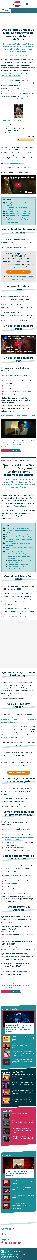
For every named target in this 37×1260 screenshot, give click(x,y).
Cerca (30, 10)
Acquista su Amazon (26, 140)
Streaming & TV (10, 25)
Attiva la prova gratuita (17, 272)
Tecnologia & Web (11, 460)
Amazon (15, 450)
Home (3, 25)
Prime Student (15, 264)
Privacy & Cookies (19, 1254)
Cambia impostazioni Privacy (9, 1256)
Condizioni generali (7, 1254)
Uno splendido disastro (12, 120)
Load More (18, 1000)
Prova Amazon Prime (17, 773)
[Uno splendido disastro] (18, 111)
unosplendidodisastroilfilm (14, 163)
